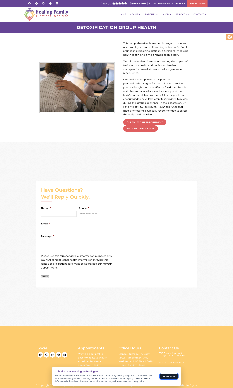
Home (122, 14)
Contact (198, 14)
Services (181, 14)
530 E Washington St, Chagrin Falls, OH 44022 (172, 354)
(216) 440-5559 (139, 3)
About (134, 14)
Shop (165, 14)
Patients (150, 14)
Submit (45, 277)
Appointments (197, 3)
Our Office (168, 3)
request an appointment (146, 122)
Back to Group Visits (141, 128)
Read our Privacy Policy (133, 381)
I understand (169, 376)
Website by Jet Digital (184, 385)
